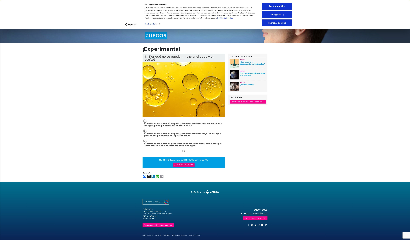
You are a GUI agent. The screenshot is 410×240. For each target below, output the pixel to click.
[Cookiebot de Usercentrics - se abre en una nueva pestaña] (131, 25)
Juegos (242, 59)
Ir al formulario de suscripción (255, 218)
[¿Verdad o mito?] (234, 86)
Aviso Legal (147, 235)
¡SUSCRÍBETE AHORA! (183, 165)
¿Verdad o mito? (247, 85)
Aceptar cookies (277, 6)
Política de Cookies (225, 18)
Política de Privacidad (162, 235)
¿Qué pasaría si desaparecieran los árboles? (252, 63)
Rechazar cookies (277, 23)
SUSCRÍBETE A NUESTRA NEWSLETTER (247, 102)
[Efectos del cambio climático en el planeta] (234, 75)
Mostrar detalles (151, 24)
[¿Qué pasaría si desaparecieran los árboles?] (234, 63)
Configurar (275, 14)
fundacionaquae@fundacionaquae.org (158, 225)
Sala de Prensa (194, 235)
